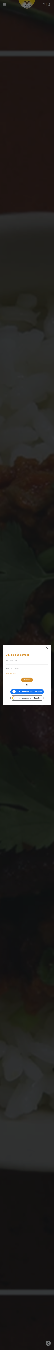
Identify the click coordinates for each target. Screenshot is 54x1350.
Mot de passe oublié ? (11, 673)
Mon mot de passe (12, 668)
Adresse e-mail (11, 660)
